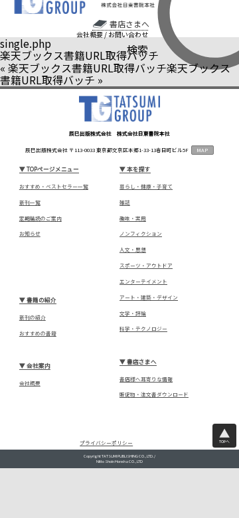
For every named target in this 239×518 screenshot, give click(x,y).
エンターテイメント (143, 282)
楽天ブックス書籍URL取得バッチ (87, 68)
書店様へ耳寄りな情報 (146, 379)
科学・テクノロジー (143, 329)
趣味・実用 (133, 218)
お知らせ (29, 234)
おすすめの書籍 (37, 333)
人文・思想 (133, 250)
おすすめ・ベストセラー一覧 (53, 187)
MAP (202, 149)
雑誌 (125, 203)
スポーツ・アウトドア (146, 266)
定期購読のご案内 (40, 218)
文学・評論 (133, 313)
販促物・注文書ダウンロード (154, 394)
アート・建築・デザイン (149, 298)
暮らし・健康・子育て (146, 187)
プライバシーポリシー (106, 443)
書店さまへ (129, 24)
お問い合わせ (128, 35)
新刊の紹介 (32, 317)
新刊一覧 (29, 203)
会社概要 (89, 35)
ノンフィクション (141, 234)
